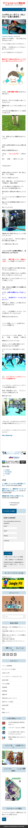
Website (6, 536)
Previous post (15, 503)
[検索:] (14, 616)
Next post (13, 505)
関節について (6, 712)
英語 (3, 709)
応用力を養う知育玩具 (8, 639)
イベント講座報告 (7, 666)
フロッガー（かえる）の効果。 (17, 727)
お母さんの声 (6, 673)
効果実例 (4, 691)
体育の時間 (5, 680)
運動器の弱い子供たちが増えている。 (13, 496)
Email (5, 531)
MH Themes (22, 826)
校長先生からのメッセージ (9, 698)
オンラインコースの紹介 (9, 669)
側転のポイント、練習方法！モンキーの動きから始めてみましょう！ (14, 490)
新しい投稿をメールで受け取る (14, 559)
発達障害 (4, 687)
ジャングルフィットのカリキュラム (12, 676)
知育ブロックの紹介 (7, 702)
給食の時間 (5, 705)
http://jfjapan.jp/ (7, 435)
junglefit (10, 36)
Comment (6, 540)
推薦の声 (4, 694)
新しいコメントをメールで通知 (14, 557)
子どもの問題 (6, 684)
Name (5, 526)
